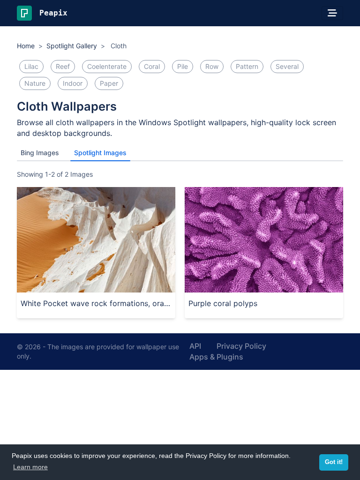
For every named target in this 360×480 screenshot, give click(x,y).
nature (34, 83)
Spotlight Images (100, 153)
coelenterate (107, 66)
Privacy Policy (241, 346)
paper (109, 83)
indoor (72, 83)
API (195, 346)
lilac (31, 66)
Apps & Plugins (216, 356)
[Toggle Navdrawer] (332, 13)
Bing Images (40, 153)
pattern (247, 66)
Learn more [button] (30, 467)
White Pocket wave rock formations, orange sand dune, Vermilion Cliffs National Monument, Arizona (96, 303)
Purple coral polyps (222, 303)
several (287, 66)
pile (182, 66)
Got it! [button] (334, 462)
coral (152, 66)
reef (63, 66)
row (211, 66)
